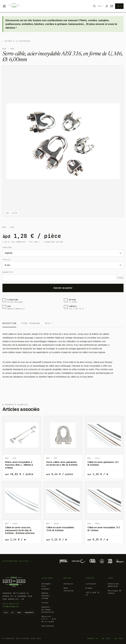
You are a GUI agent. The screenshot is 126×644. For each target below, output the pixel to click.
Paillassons (47, 626)
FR (99, 6)
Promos (89, 588)
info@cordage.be (10, 606)
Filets (44, 603)
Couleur (7, 247)
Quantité (7, 272)
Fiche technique (30, 323)
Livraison (91, 584)
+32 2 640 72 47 (10, 603)
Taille (6, 259)
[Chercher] (94, 6)
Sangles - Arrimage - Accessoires (47, 609)
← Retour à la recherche (16, 41)
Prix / (49, 323)
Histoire (68, 584)
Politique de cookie (114, 592)
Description (9, 323)
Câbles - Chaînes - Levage (46, 595)
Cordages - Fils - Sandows (47, 586)
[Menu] (4, 6)
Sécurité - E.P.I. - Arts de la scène (48, 619)
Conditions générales (113, 585)
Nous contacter (69, 589)
